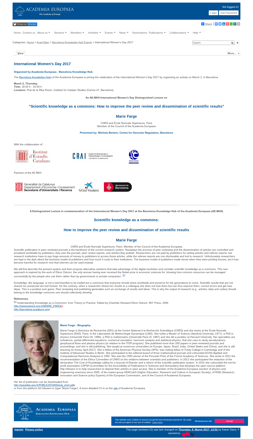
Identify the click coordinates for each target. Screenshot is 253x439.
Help (195, 32)
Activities (93, 32)
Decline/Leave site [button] (203, 421)
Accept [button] (229, 421)
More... (232, 53)
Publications (156, 32)
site (116, 388)
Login (213, 12)
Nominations (139, 32)
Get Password (229, 12)
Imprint (18, 429)
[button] (232, 43)
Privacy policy (34, 429)
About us (42, 32)
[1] (124, 275)
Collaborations (177, 32)
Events (109, 32)
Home (17, 32)
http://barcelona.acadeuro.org (31, 309)
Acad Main (43, 42)
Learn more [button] (157, 422)
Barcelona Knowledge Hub (34, 77)
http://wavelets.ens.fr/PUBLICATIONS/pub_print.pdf (44, 385)
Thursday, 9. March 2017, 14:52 (198, 429)
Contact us (29, 32)
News (122, 32)
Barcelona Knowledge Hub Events (72, 42)
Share (208, 23)
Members (76, 32)
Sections (59, 32)
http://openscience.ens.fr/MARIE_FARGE (38, 305)
